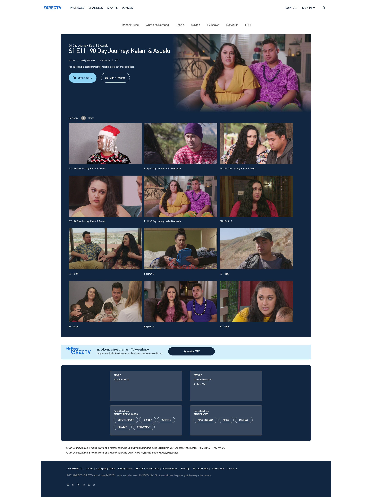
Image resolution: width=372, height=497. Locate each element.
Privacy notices (169, 468)
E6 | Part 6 (73, 326)
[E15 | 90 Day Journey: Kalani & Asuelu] (105, 143)
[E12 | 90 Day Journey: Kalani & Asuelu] (105, 196)
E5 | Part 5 (149, 326)
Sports (180, 25)
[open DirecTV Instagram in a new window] (84, 485)
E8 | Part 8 (149, 273)
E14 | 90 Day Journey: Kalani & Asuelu (162, 168)
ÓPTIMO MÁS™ (143, 426)
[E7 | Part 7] (256, 248)
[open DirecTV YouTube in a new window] (89, 485)
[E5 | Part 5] (180, 301)
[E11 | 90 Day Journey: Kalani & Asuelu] (180, 196)
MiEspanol (243, 419)
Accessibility (217, 468)
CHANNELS (95, 8)
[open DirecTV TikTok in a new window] (94, 485)
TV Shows (213, 25)
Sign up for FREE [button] (191, 351)
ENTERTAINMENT (126, 419)
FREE (248, 25)
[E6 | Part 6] (105, 301)
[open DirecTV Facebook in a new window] (73, 485)
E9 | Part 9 (73, 273)
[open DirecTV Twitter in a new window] (78, 485)
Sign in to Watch (117, 77)
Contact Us (232, 468)
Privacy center (125, 468)
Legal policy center (105, 468)
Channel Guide (130, 25)
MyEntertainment (205, 419)
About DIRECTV (74, 468)
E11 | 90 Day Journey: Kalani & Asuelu (162, 221)
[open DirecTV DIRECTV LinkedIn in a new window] (68, 485)
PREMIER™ (122, 426)
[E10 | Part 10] (256, 196)
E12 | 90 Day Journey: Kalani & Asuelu (87, 221)
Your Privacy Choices (148, 468)
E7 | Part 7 (224, 273)
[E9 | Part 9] (105, 248)
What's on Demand (157, 25)
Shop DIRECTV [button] (85, 77)
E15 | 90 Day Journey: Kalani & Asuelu (87, 168)
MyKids (226, 419)
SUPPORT (291, 8)
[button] (324, 7)
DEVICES (127, 8)
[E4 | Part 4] (256, 301)
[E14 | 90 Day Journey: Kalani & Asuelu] (180, 143)
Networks (232, 25)
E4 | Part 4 (224, 326)
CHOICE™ (148, 419)
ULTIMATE (165, 419)
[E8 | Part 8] (180, 248)
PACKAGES (77, 8)
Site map (184, 468)
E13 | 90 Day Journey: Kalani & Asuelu (238, 168)
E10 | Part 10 (226, 221)
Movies (195, 25)
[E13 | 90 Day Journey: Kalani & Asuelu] (256, 143)
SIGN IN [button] (307, 8)
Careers (89, 468)
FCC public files (200, 468)
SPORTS (112, 8)
